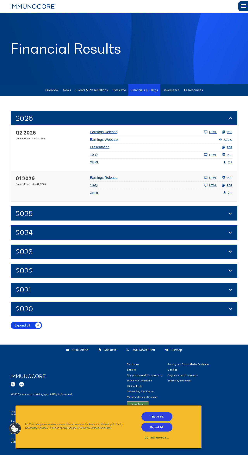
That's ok (157, 416)
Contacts (107, 350)
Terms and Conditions (139, 380)
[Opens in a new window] (13, 383)
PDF (229, 132)
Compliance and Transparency (144, 375)
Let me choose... (138, 404)
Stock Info (119, 90)
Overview (51, 90)
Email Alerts (77, 350)
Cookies (172, 370)
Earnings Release (103, 132)
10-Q (94, 155)
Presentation (99, 147)
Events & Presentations (92, 90)
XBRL (94, 162)
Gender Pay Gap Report (140, 391)
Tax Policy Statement (179, 380)
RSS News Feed (140, 350)
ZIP (230, 162)
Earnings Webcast (104, 140)
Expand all (22, 325)
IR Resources (193, 90)
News (67, 90)
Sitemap (173, 350)
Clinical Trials (134, 386)
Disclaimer (133, 364)
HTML (213, 132)
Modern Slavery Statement (142, 397)
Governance (171, 90)
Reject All (157, 427)
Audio (228, 139)
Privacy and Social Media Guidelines (188, 364)
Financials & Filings (144, 90)
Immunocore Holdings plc (34, 394)
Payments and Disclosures (183, 375)
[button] (243, 6)
